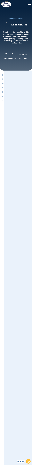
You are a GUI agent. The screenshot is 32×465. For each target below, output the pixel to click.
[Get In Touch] (28, 461)
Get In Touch (23, 58)
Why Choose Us (10, 58)
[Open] (29, 4)
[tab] (1, 75)
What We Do (22, 55)
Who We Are (10, 54)
